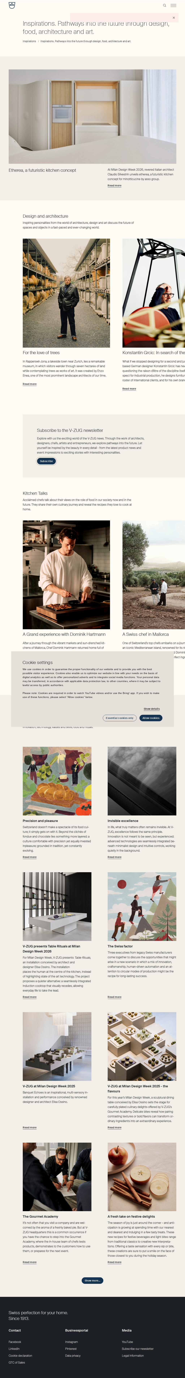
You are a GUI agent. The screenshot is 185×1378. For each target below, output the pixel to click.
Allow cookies (151, 718)
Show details (152, 708)
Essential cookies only (119, 718)
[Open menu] (173, 5)
